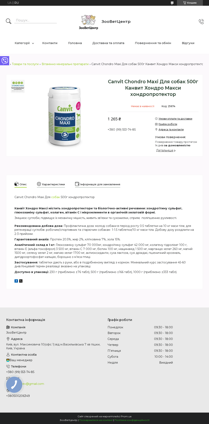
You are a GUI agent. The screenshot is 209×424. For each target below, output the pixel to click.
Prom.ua (126, 416)
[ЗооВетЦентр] (88, 21)
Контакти (50, 43)
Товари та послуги (25, 64)
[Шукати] (8, 22)
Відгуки (188, 43)
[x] (20, 281)
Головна (75, 43)
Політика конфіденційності (132, 420)
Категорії (22, 43)
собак (55, 197)
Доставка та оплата (108, 43)
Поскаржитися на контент (96, 420)
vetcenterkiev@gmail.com (25, 384)
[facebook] (16, 281)
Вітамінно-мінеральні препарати (65, 64)
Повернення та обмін (153, 43)
